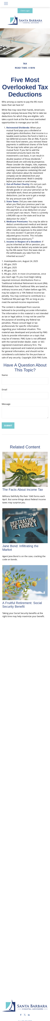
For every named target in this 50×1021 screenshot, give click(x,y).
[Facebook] (20, 1014)
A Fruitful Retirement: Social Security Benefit (22, 604)
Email (4, 389)
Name (5, 375)
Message (6, 404)
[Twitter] (24, 1014)
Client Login (25, 11)
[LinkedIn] (28, 1014)
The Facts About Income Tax (22, 489)
